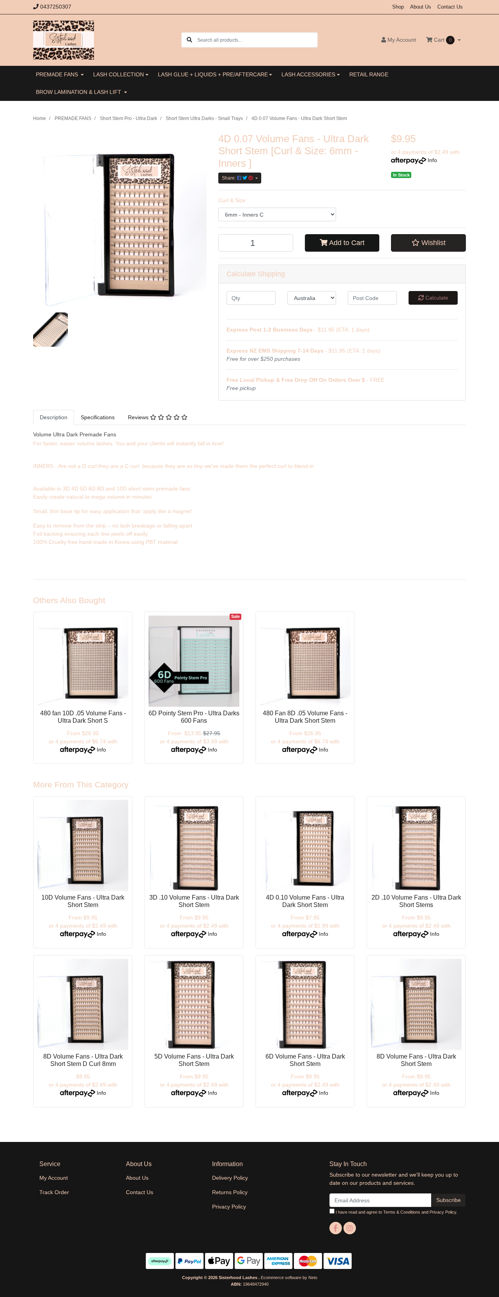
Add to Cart (346, 243)
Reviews (139, 417)
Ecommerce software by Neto (289, 1277)
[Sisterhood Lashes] (63, 39)
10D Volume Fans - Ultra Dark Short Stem (82, 901)
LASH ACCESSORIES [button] (308, 74)
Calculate (436, 298)
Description (53, 417)
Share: (229, 178)
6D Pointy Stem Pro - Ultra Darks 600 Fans (194, 717)
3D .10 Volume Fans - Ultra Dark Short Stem (194, 901)
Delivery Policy (230, 1178)
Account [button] (402, 40)
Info (432, 160)
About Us (420, 7)
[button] (428, 242)
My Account (53, 1178)
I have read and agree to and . (395, 1212)
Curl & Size (232, 200)
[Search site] (189, 40)
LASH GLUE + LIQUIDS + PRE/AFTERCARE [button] (213, 74)
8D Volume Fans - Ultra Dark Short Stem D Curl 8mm (83, 1060)
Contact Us (450, 7)
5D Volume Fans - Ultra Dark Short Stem (194, 1060)
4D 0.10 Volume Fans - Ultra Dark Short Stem (305, 901)
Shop (398, 7)
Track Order (54, 1192)
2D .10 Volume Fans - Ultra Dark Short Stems (416, 901)
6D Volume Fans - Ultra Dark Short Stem (305, 1060)
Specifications (98, 417)
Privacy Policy (229, 1206)
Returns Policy (230, 1192)
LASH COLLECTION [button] (118, 74)
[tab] (53, 417)
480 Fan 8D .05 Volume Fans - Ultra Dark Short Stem (305, 717)
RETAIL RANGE (368, 74)
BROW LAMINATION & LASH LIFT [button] (79, 92)
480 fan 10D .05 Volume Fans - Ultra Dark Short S (83, 717)
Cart (442, 40)
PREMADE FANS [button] (58, 74)
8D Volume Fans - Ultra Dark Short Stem (416, 1060)
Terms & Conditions (401, 1212)
